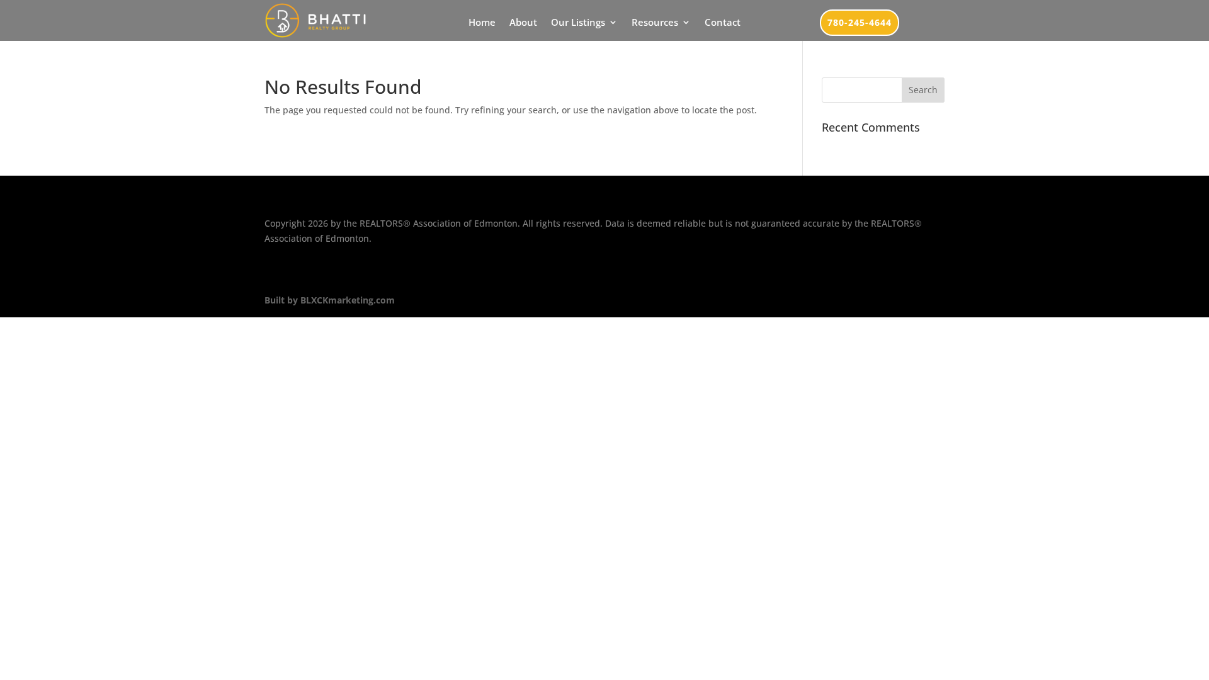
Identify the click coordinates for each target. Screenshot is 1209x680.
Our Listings (578, 23)
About (523, 23)
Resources (655, 23)
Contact (723, 23)
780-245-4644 (859, 22)
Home (482, 23)
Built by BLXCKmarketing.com (329, 300)
